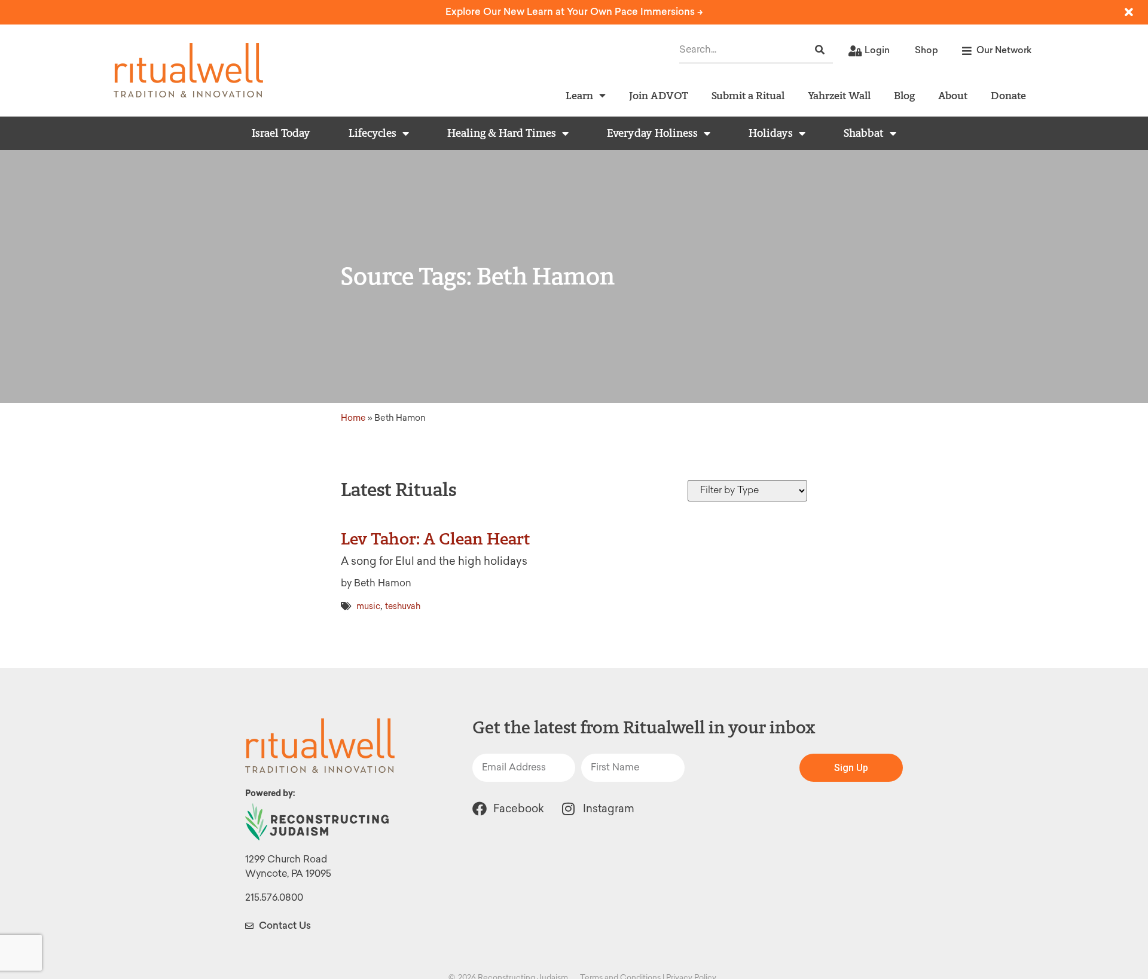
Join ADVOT (658, 95)
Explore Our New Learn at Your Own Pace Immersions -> (574, 11)
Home (353, 417)
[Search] (820, 50)
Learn (579, 95)
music (368, 606)
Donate (1008, 95)
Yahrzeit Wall (839, 95)
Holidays (771, 133)
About (952, 95)
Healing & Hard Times (501, 133)
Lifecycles (372, 133)
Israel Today (281, 133)
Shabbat (864, 133)
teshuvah (402, 606)
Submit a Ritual (748, 95)
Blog (904, 95)
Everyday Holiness (652, 133)
